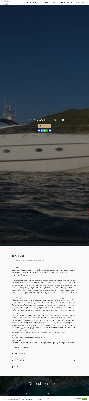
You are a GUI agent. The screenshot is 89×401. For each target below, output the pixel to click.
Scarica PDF (44, 126)
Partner (69, 2)
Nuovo (35, 2)
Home (29, 2)
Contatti (77, 2)
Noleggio (48, 2)
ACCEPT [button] (84, 398)
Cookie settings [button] (77, 398)
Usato (41, 2)
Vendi (54, 2)
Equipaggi (62, 2)
